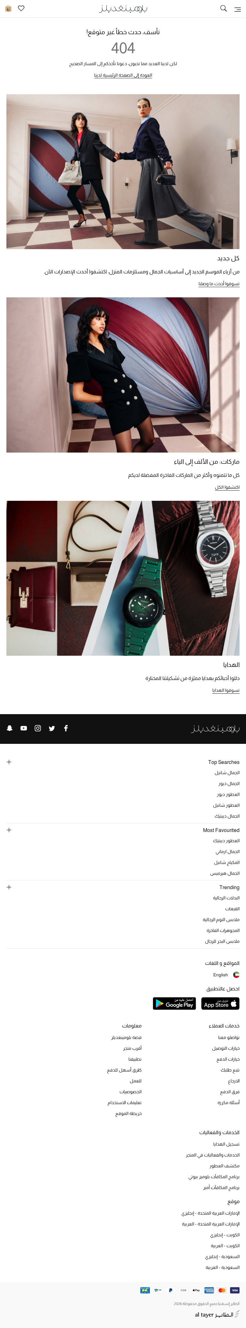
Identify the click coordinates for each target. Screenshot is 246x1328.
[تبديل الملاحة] (237, 9)
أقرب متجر (132, 1048)
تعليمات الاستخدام (125, 1102)
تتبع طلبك (230, 1069)
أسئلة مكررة (228, 1102)
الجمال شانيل (227, 772)
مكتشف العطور (224, 1165)
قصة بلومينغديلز (126, 1037)
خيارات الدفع (228, 1059)
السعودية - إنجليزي (222, 1256)
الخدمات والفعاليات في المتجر (213, 1154)
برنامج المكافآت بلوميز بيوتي (214, 1176)
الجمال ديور (229, 783)
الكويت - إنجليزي (225, 1234)
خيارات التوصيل (226, 1048)
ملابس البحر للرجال (222, 941)
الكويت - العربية (225, 1245)
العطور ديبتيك (226, 840)
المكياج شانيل (227, 862)
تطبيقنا (135, 1059)
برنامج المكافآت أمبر (221, 1187)
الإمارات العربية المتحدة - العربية (211, 1223)
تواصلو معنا (229, 1037)
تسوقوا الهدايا (226, 690)
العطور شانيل (226, 805)
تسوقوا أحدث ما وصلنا (219, 283)
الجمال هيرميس (225, 873)
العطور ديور (228, 794)
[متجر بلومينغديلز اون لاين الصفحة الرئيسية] (123, 8)
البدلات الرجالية (226, 897)
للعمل (136, 1080)
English (220, 974)
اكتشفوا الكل (227, 487)
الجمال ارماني (228, 851)
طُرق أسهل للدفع (124, 1069)
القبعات (232, 908)
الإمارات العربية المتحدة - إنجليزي (210, 1213)
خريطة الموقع (128, 1113)
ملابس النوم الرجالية (221, 919)
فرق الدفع (230, 1091)
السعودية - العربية (223, 1267)
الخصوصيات (130, 1091)
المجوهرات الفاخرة (223, 930)
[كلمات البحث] (223, 9)
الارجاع (234, 1080)
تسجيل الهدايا (226, 1144)
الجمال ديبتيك (227, 816)
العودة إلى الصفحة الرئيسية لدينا (123, 75)
